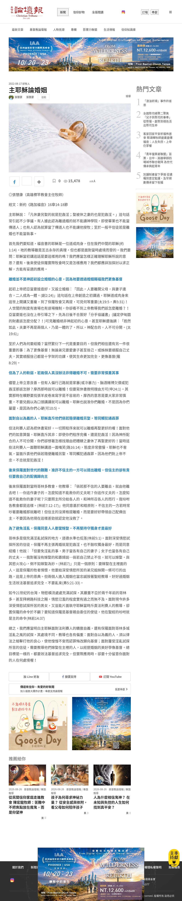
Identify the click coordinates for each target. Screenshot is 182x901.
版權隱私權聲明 (152, 867)
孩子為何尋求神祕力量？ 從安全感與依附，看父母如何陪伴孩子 (69, 802)
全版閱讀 (97, 12)
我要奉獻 (120, 689)
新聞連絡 (36, 867)
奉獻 (154, 12)
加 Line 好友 (31, 676)
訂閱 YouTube (112, 676)
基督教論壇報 (38, 29)
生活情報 (109, 29)
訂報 (145, 12)
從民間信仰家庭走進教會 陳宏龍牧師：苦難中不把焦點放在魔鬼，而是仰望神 (27, 805)
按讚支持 (70, 676)
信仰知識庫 (128, 29)
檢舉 (128, 96)
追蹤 (43, 97)
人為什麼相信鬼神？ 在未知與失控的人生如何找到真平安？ (111, 802)
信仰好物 (79, 12)
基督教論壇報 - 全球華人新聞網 (27, 12)
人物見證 (59, 29)
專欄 (74, 29)
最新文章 (17, 29)
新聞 (63, 12)
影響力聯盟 (90, 29)
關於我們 (18, 867)
